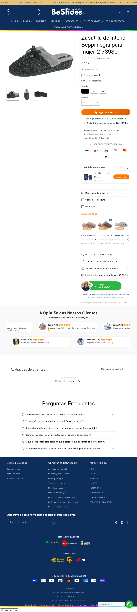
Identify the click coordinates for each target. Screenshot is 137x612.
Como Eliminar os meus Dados (61, 497)
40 (94, 91)
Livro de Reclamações (57, 492)
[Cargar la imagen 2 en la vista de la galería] (27, 94)
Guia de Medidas (91, 75)
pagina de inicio (13, 473)
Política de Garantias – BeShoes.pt (63, 502)
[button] (23, 12)
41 (103, 91)
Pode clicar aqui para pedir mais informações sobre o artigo (106, 294)
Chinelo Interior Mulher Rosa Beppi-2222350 (89, 235)
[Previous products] (121, 167)
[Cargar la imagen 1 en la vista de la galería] (13, 94)
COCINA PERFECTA (97, 497)
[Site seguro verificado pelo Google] (52, 543)
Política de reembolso (47, 605)
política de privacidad (57, 469)
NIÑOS (92, 473)
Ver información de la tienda (96, 138)
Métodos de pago (55, 488)
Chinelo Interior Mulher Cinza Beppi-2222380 (122, 235)
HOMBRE (93, 483)
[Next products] (127, 167)
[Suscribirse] (52, 522)
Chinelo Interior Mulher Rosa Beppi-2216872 (106, 235)
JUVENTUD (94, 478)
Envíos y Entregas (55, 478)
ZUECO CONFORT (97, 492)
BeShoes (71, 588)
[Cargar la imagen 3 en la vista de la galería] (40, 94)
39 (85, 91)
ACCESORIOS (95, 488)
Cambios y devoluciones (58, 473)
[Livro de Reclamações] (69, 543)
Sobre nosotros (13, 469)
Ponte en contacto (15, 478)
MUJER (93, 469)
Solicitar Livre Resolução (59, 507)
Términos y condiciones (58, 483)
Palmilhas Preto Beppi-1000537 (103, 173)
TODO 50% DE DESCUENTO (101, 502)
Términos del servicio (65, 605)
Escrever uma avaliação (112, 369)
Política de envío (81, 605)
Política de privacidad (29, 605)
